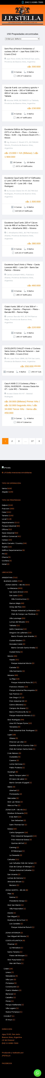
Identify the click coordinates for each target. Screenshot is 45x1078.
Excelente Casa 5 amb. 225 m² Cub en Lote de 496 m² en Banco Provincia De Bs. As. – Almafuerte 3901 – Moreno (21, 225)
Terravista (13, 727)
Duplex (5, 547)
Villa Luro (9, 979)
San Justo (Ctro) (16, 592)
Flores (8, 1001)
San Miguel (12, 916)
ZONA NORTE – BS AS (15, 890)
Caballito (9, 997)
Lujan (10, 735)
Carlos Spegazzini (16, 832)
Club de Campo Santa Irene (20, 749)
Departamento (8, 522)
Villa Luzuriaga (15, 618)
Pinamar (11, 944)
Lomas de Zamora (15, 878)
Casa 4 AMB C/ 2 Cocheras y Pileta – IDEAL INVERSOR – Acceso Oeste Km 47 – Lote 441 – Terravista (21, 386)
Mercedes (12, 798)
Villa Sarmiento (15, 671)
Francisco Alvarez (16, 687)
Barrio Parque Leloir (17, 775)
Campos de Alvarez (17, 708)
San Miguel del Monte (17, 936)
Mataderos (10, 976)
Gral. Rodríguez (14, 720)
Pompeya (10, 983)
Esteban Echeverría (16, 813)
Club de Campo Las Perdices (23, 614)
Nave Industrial (8, 533)
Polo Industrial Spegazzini (22, 836)
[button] (37, 1073)
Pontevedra (14, 794)
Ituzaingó (11, 772)
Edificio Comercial (9, 536)
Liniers (8, 972)
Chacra (5, 557)
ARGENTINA (7, 577)
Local (4, 519)
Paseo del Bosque (16, 955)
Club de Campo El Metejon (20, 867)
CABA (6, 969)
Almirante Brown (14, 882)
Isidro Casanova (16, 629)
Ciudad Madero (15, 640)
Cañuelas (11, 859)
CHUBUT (8, 1016)
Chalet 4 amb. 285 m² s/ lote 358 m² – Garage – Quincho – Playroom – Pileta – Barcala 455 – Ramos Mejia (22, 309)
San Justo (13, 595)
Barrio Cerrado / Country (12, 543)
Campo (5, 540)
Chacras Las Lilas (16, 742)
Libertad (12, 790)
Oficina (5, 529)
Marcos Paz (13, 805)
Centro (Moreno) (16, 705)
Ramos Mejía (14, 603)
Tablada (12, 625)
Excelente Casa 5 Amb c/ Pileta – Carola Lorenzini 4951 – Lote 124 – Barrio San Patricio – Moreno (22, 267)
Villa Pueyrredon (16, 909)
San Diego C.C (15, 697)
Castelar (12, 667)
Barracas (9, 994)
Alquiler (5, 492)
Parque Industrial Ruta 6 (21, 927)
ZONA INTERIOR (13, 933)
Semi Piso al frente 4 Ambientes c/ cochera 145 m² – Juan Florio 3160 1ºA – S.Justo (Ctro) (22, 51)
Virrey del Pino (15, 607)
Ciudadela (13, 757)
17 (32, 441)
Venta (4, 488)
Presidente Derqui (16, 901)
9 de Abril (13, 817)
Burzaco (12, 885)
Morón (10, 656)
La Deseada (14, 855)
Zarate (10, 913)
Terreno (5, 516)
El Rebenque (16, 851)
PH (3, 554)
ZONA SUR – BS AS (14, 810)
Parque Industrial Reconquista (21, 690)
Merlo (10, 787)
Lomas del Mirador (17, 622)
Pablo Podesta (15, 768)
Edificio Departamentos (12, 550)
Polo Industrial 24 (16, 701)
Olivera (12, 738)
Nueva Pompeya (13, 1012)
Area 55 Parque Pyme (18, 723)
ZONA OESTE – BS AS (15, 585)
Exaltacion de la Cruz (16, 920)
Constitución (11, 987)
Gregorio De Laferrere (18, 633)
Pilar (9, 894)
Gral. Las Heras (14, 802)
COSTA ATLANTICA (14, 940)
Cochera (5, 561)
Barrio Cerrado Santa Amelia (23, 648)
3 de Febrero (13, 753)
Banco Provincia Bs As (18, 712)
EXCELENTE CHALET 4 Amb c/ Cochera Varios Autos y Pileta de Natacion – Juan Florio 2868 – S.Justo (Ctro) (22, 351)
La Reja (12, 679)
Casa (4, 512)
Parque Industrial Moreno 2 (20, 715)
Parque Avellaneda (13, 1005)
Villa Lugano (11, 1008)
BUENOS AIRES (10, 581)
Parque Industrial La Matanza (23, 610)
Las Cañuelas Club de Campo (21, 863)
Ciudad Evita (14, 652)
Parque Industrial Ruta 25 (22, 682)
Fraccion (5, 509)
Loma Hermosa (15, 764)
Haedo (12, 660)
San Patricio (14, 694)
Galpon (5, 505)
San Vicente (13, 874)
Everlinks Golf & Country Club (21, 745)
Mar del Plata (15, 963)
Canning (12, 847)
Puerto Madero (12, 990)
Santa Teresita (14, 952)
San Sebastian (17, 820)
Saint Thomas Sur (16, 825)
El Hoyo (9, 1020)
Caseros (12, 760)
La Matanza (12, 588)
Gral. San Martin (14, 905)
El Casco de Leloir (16, 779)
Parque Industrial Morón (21, 663)
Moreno (11, 675)
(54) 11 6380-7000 (34, 2)
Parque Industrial (9, 526)
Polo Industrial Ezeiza (20, 840)
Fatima (12, 897)
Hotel (4, 564)
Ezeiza (10, 829)
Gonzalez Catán (15, 644)
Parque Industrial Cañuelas (20, 870)
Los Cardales (14, 924)
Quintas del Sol (17, 843)
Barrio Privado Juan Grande (22, 636)
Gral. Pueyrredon (14, 960)
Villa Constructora (18, 599)
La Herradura (14, 948)
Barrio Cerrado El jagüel (19, 783)
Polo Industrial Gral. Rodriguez (21, 730)
